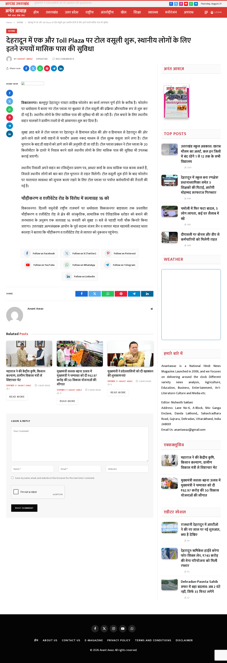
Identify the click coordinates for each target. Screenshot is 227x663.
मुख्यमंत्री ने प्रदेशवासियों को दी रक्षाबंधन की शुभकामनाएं (130, 373)
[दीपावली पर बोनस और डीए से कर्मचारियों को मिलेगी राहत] (169, 237)
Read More (16, 396)
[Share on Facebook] (26, 68)
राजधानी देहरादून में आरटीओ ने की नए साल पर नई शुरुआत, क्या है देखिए (200, 529)
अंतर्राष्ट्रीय (107, 12)
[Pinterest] (9, 117)
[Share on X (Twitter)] (33, 68)
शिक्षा (137, 12)
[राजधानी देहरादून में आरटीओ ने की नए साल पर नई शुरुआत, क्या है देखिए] (169, 527)
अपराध (188, 12)
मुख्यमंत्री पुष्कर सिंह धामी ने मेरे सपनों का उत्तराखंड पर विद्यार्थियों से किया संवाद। (75, 3)
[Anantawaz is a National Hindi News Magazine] (16, 12)
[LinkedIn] (9, 134)
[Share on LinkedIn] (61, 68)
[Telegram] (9, 126)
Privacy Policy (119, 640)
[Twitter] (9, 101)
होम (36, 12)
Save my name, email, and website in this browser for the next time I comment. (55, 478)
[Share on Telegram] (54, 68)
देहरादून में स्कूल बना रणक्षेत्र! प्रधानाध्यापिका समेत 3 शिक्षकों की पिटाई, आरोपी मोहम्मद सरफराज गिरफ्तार (199, 185)
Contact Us (71, 640)
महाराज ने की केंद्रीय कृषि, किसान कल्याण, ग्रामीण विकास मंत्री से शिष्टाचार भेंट (25, 375)
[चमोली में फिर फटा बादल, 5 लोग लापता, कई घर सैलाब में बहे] (169, 211)
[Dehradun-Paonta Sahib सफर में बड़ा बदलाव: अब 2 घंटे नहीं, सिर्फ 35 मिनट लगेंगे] (169, 584)
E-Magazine (94, 640)
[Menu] (206, 12)
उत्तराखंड (52, 12)
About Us (50, 640)
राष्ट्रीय (89, 12)
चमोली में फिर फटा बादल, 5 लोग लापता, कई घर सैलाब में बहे (200, 213)
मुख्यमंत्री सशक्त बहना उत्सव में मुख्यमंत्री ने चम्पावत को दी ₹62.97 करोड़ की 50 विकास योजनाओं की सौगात (77, 378)
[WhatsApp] (9, 109)
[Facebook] (9, 93)
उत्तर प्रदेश (71, 12)
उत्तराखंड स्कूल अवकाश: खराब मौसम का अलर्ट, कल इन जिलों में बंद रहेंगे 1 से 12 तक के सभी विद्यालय (201, 154)
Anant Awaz (25, 59)
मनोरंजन (171, 12)
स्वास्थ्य (153, 12)
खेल (123, 12)
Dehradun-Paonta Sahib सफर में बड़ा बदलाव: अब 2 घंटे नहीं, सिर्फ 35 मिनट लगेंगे (200, 586)
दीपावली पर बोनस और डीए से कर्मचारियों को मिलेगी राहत (200, 237)
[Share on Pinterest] (47, 68)
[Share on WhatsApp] (40, 68)
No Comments (65, 59)
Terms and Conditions (153, 640)
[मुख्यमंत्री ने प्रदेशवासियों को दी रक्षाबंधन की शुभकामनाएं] (130, 354)
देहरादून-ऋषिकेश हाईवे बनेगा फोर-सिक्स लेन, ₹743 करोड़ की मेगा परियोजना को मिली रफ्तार (200, 558)
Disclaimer (184, 640)
